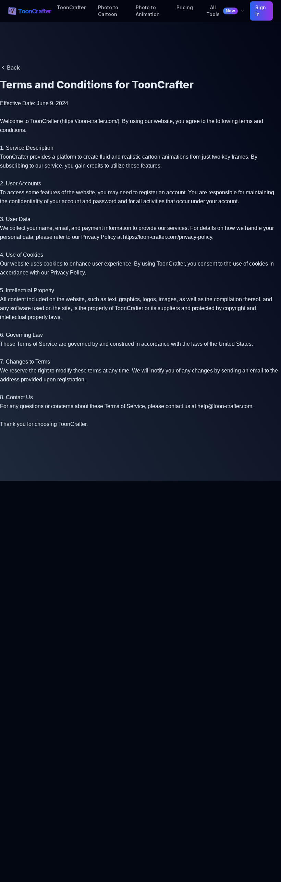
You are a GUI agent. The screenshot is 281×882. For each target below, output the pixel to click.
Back (13, 67)
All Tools (220, 10)
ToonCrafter (71, 7)
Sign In (260, 10)
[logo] (12, 11)
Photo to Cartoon (108, 10)
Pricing (184, 7)
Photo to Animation (148, 10)
